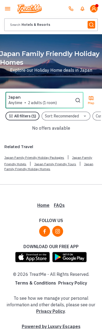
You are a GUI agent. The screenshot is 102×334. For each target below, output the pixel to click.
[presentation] (51, 25)
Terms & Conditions (35, 283)
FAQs (59, 205)
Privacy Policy (72, 283)
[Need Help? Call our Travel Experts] (71, 9)
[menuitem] (82, 8)
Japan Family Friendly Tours (55, 164)
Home (43, 205)
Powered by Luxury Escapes (51, 326)
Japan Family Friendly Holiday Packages (34, 157)
